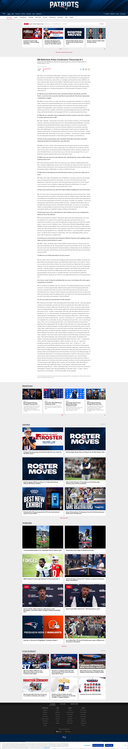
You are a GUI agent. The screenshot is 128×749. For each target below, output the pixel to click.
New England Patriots (47, 68)
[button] (60, 48)
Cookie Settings (87, 745)
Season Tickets (70, 714)
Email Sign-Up (83, 714)
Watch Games (69, 723)
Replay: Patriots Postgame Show (36, 23)
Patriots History (45, 720)
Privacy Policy (47, 747)
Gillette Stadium (70, 720)
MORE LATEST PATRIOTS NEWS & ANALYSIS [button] (64, 52)
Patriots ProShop (83, 710)
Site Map (45, 725)
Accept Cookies (109, 745)
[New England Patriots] (64, 737)
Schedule (57, 720)
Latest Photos (45, 716)
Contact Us (83, 725)
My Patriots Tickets (70, 712)
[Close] (125, 745)
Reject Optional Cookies (98, 745)
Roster (57, 710)
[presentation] (105, 49)
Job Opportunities (83, 723)
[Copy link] (89, 69)
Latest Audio (45, 714)
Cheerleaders (45, 723)
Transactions (57, 718)
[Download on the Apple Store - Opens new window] (59, 731)
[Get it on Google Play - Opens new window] (68, 732)
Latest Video (45, 712)
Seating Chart (69, 718)
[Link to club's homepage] (3, 13)
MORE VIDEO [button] (64, 646)
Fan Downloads (83, 716)
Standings (57, 723)
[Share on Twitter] (83, 70)
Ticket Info (70, 710)
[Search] (104, 14)
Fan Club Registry (83, 712)
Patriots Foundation (45, 718)
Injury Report (57, 714)
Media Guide (83, 720)
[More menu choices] (43, 13)
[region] (64, 745)
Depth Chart (57, 712)
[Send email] (86, 70)
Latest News (45, 710)
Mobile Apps (83, 718)
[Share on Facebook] (81, 70)
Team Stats (58, 716)
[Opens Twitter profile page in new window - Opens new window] (43, 71)
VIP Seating (70, 716)
